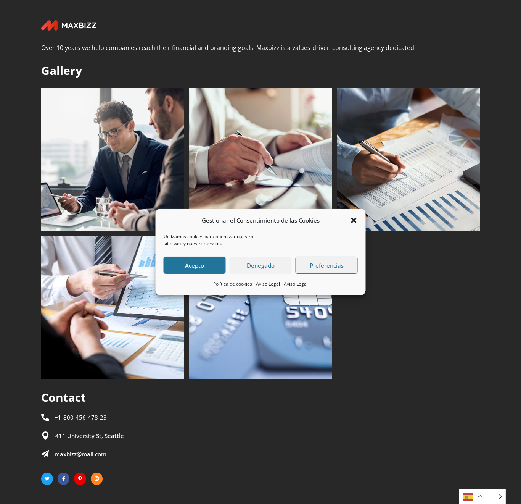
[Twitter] (47, 479)
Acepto (194, 265)
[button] (354, 220)
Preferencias (327, 265)
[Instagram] (97, 479)
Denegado (261, 265)
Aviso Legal (268, 284)
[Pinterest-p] (80, 479)
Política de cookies (232, 284)
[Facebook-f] (63, 479)
